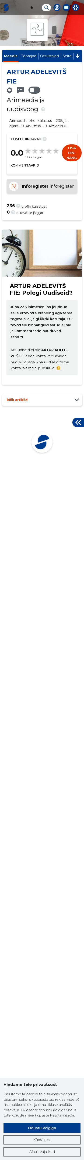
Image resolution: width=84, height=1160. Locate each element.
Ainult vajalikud (42, 1151)
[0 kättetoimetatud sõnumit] (20, 90)
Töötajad (28, 56)
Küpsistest (42, 1139)
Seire (67, 56)
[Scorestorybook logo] (6, 7)
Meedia (11, 56)
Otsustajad (49, 56)
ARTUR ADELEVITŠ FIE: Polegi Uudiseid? (41, 289)
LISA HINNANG (71, 153)
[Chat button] (56, 7)
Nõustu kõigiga (42, 1128)
